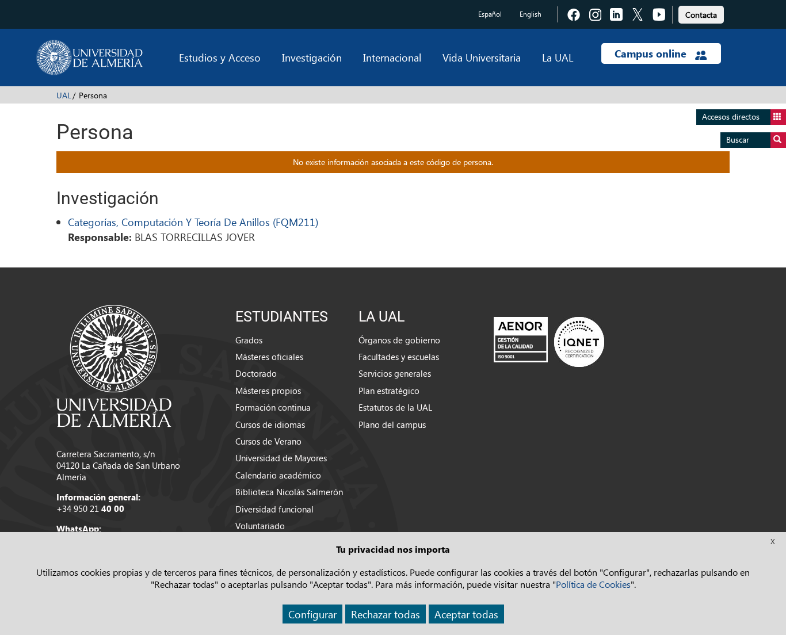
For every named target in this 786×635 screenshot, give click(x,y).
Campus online (652, 53)
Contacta (701, 14)
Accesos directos (731, 116)
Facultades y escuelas (398, 356)
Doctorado (256, 373)
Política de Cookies (593, 584)
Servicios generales (394, 373)
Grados (248, 340)
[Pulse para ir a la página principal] (89, 57)
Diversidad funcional (274, 509)
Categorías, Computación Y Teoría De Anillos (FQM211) (193, 222)
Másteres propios (268, 390)
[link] (701, 13)
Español (490, 14)
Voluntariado (260, 525)
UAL (63, 95)
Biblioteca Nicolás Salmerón (289, 492)
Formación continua (273, 407)
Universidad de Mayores (281, 458)
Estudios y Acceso (220, 57)
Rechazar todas (385, 614)
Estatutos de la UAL (395, 407)
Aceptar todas (466, 614)
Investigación (312, 57)
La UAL (557, 57)
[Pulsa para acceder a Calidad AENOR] (549, 341)
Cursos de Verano (268, 441)
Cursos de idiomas (270, 424)
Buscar (737, 139)
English (530, 14)
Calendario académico (278, 475)
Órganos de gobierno (399, 340)
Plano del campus (392, 424)
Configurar (312, 614)
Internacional (392, 57)
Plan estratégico (388, 390)
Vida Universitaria (481, 57)
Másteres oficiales (269, 356)
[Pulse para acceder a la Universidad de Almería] (113, 364)
